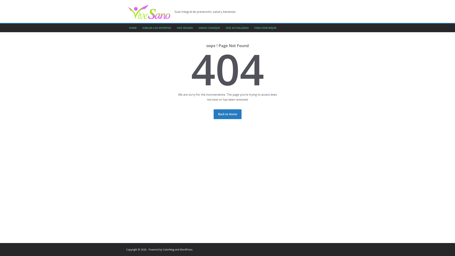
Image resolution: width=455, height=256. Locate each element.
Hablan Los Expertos (156, 28)
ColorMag (168, 249)
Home (133, 28)
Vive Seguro (185, 28)
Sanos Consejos (209, 28)
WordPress (186, 249)
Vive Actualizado (237, 28)
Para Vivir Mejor (265, 28)
